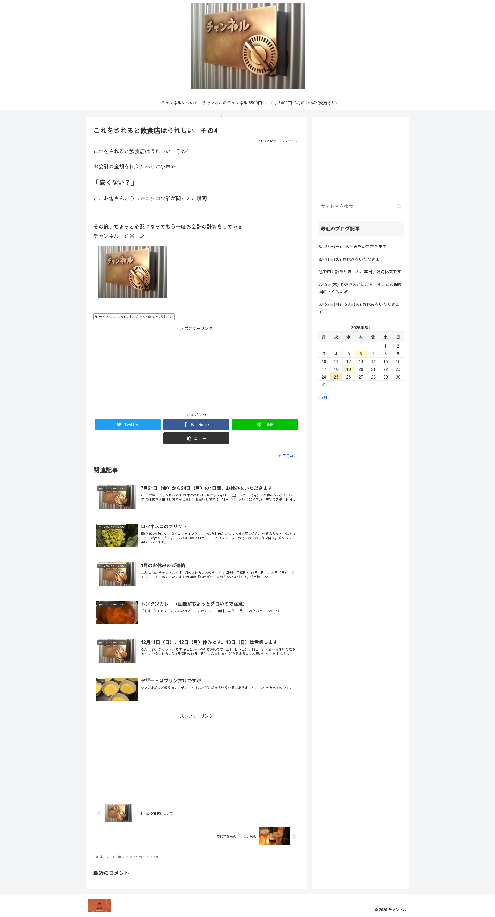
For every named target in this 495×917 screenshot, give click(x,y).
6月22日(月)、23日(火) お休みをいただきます (359, 308)
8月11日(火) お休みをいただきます (351, 259)
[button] (398, 206)
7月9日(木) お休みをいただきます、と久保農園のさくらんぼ (360, 287)
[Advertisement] (196, 368)
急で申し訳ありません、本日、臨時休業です (360, 271)
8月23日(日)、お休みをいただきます (352, 246)
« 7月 (323, 397)
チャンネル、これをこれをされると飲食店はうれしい (136, 317)
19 (348, 369)
